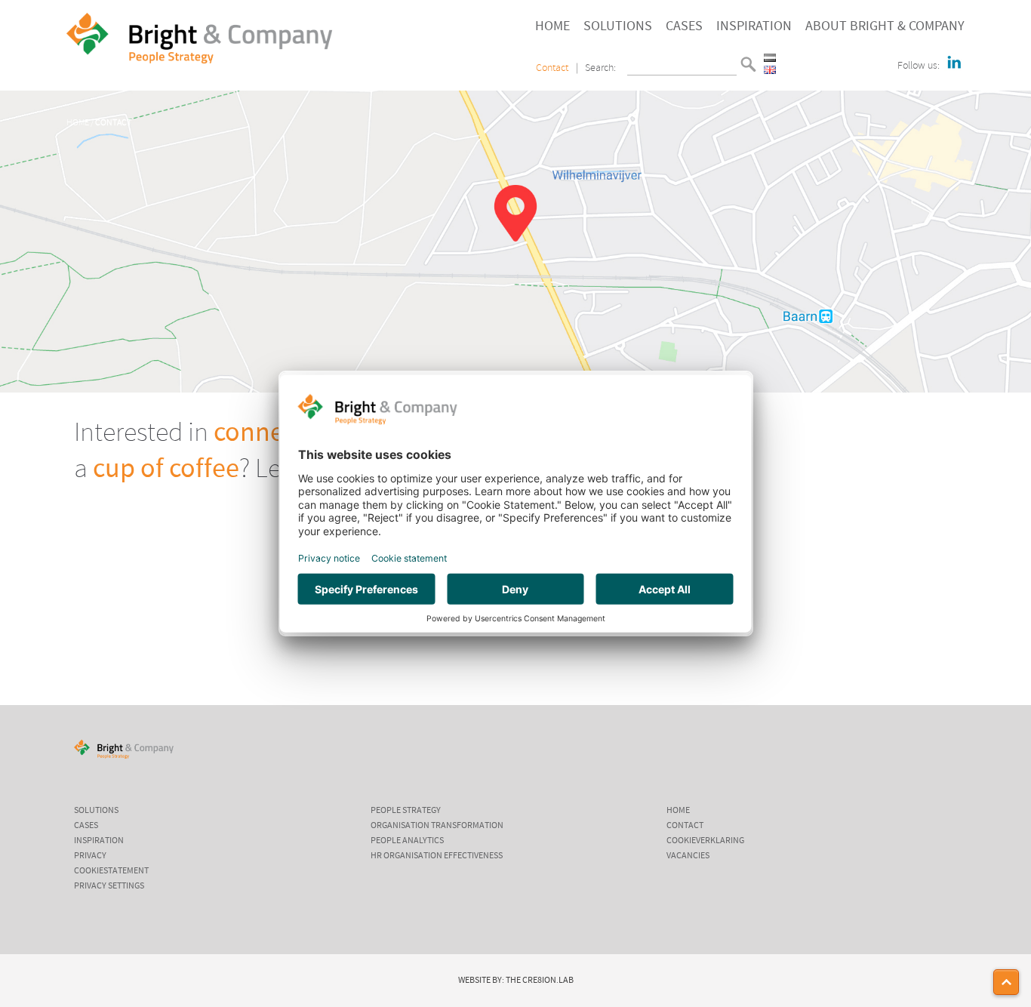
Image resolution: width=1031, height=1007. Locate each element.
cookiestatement (111, 871)
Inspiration (754, 26)
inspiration (99, 841)
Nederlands (770, 58)
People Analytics (407, 841)
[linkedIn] (954, 63)
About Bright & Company (885, 26)
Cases (684, 26)
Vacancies (687, 856)
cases (86, 826)
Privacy (90, 856)
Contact (552, 68)
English (770, 70)
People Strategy (406, 811)
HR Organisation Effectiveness (437, 856)
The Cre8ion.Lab (540, 981)
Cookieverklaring (705, 841)
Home (552, 26)
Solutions (617, 26)
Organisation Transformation (437, 826)
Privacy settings (109, 886)
